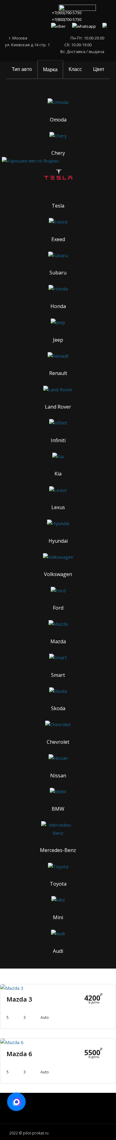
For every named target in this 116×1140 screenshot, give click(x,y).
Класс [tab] (75, 69)
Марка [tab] (50, 69)
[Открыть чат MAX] (16, 1102)
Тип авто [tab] (22, 69)
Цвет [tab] (98, 69)
